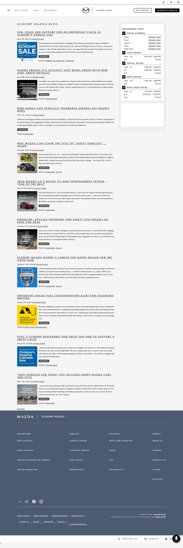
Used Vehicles (25, 450)
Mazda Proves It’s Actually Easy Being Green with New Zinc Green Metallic (62, 71)
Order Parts (77, 470)
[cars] (19, 502)
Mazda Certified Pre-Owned (33, 460)
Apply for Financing (121, 441)
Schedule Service (80, 450)
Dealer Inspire (160, 517)
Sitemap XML (48, 522)
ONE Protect (116, 470)
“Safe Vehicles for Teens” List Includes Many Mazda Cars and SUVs (64, 376)
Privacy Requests (40, 516)
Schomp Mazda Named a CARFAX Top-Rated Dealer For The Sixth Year (64, 259)
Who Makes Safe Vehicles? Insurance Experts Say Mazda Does (63, 109)
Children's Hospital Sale (55, 61)
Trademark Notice (59, 516)
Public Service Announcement (35, 327)
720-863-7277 (154, 49)
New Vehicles (25, 441)
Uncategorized (51, 99)
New (36, 10)
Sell (111, 460)
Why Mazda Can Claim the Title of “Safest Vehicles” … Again (61, 145)
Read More (44, 56)
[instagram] (41, 502)
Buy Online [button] (142, 10)
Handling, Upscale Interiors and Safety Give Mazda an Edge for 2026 (62, 221)
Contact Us (159, 460)
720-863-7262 (154, 37)
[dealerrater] (27, 502)
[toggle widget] (176, 539)
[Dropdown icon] (163, 2)
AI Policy (157, 479)
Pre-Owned (50, 10)
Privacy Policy (23, 516)
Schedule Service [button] (167, 10)
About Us (157, 441)
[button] (178, 2)
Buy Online (21, 10)
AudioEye (61, 522)
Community (69, 61)
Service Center (78, 441)
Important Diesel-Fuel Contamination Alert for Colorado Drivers (65, 297)
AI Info (156, 470)
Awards (59, 172)
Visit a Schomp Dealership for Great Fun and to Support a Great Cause (66, 338)
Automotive (28, 134)
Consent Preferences (78, 524)
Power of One (77, 516)
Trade (112, 450)
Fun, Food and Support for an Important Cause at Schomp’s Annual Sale (59, 33)
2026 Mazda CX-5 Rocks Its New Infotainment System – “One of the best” (62, 183)
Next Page (21, 409)
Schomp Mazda (38, 39)
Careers (157, 450)
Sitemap (36, 522)
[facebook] (34, 502)
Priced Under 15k (27, 470)
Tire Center (76, 460)
